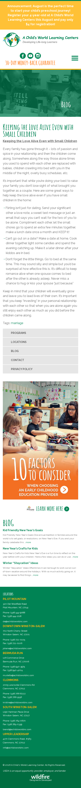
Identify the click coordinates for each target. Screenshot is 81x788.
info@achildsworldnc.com (16, 747)
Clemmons (10, 680)
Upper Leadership (16, 734)
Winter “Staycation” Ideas (20, 563)
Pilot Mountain (14, 599)
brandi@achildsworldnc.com (17, 729)
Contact (17, 360)
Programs (18, 332)
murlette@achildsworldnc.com (18, 675)
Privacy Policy (22, 369)
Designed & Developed (41, 780)
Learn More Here (49, 509)
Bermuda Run (13, 653)
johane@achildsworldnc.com (17, 648)
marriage (17, 323)
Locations (19, 342)
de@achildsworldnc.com (15, 621)
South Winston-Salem (20, 707)
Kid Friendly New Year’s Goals (23, 530)
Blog (15, 351)
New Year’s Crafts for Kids (20, 548)
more (28, 542)
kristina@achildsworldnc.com (17, 702)
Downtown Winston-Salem (24, 626)
